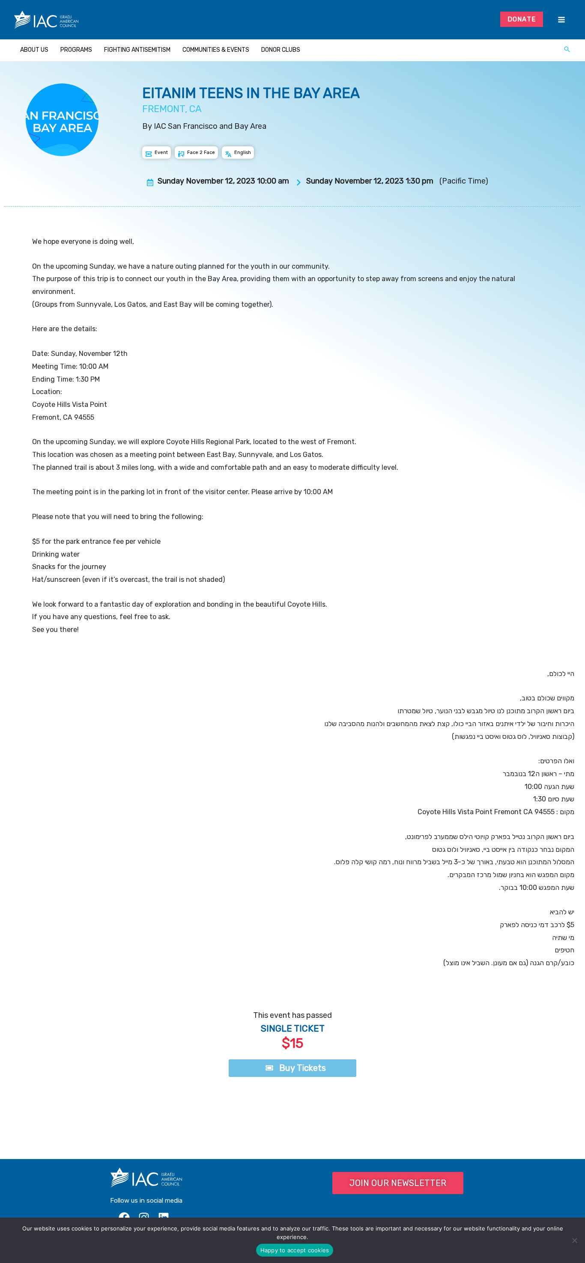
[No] (574, 1240)
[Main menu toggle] (561, 20)
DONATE (521, 19)
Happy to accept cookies (294, 1250)
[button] (567, 50)
